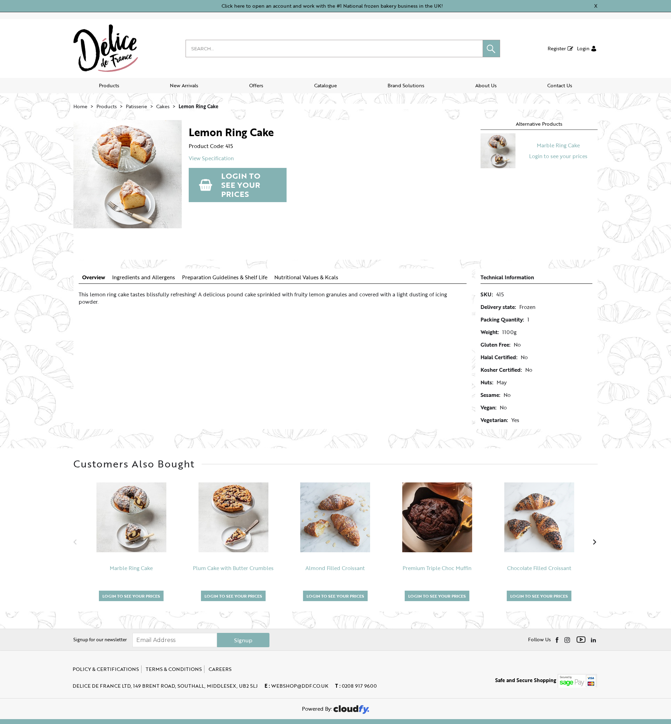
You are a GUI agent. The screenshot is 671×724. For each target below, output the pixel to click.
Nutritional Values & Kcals (306, 277)
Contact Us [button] (559, 85)
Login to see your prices (240, 185)
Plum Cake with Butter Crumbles (233, 568)
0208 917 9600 (356, 685)
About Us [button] (486, 85)
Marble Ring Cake (558, 145)
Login (583, 48)
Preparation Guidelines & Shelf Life (224, 277)
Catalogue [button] (325, 85)
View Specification (211, 158)
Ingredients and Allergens (143, 277)
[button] (491, 48)
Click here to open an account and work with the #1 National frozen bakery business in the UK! (332, 5)
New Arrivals (184, 85)
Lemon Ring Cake (198, 106)
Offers (256, 85)
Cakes (162, 106)
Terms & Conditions (174, 669)
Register (557, 48)
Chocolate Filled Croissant (539, 568)
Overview (93, 277)
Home (80, 106)
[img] (558, 639)
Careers (220, 669)
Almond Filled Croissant (335, 568)
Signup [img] (243, 640)
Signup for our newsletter (100, 639)
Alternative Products (539, 123)
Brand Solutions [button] (406, 85)
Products (109, 85)
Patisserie (136, 106)
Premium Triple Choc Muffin (437, 568)
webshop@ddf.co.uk (296, 685)
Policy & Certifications (106, 669)
